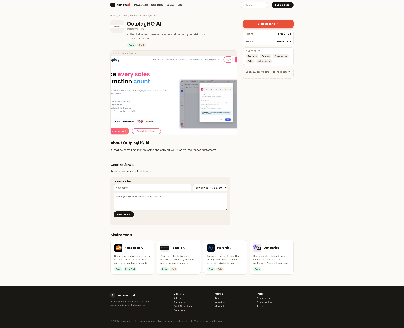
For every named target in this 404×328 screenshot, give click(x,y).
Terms (260, 306)
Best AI (171, 5)
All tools (179, 298)
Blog (180, 5)
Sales (250, 61)
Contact (219, 306)
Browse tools (140, 5)
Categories (157, 5)
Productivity (280, 56)
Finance (265, 56)
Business (134, 15)
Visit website (266, 24)
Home (113, 15)
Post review (123, 214)
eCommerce (264, 61)
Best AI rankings (183, 306)
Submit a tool (282, 4)
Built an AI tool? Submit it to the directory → (268, 73)
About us (220, 302)
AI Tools (123, 15)
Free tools (179, 310)
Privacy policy (264, 302)
